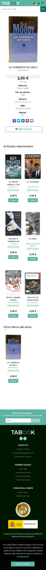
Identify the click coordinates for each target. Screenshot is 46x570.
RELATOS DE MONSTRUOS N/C (32, 298)
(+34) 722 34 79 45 (23, 449)
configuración (23, 556)
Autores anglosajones (23, 101)
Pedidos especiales (23, 496)
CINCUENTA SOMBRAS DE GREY (13, 239)
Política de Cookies (23, 480)
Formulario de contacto (23, 456)
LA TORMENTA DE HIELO (13, 363)
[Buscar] (43, 9)
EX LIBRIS (33, 238)
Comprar (13, 200)
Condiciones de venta (23, 472)
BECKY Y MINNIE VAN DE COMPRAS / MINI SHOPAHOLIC (13, 298)
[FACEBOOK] (21, 438)
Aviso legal (23, 469)
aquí (29, 553)
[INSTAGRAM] (25, 438)
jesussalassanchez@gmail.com (23, 453)
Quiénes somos (23, 492)
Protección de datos (23, 476)
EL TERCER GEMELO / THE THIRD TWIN (13, 183)
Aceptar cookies (22, 564)
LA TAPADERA (33, 182)
